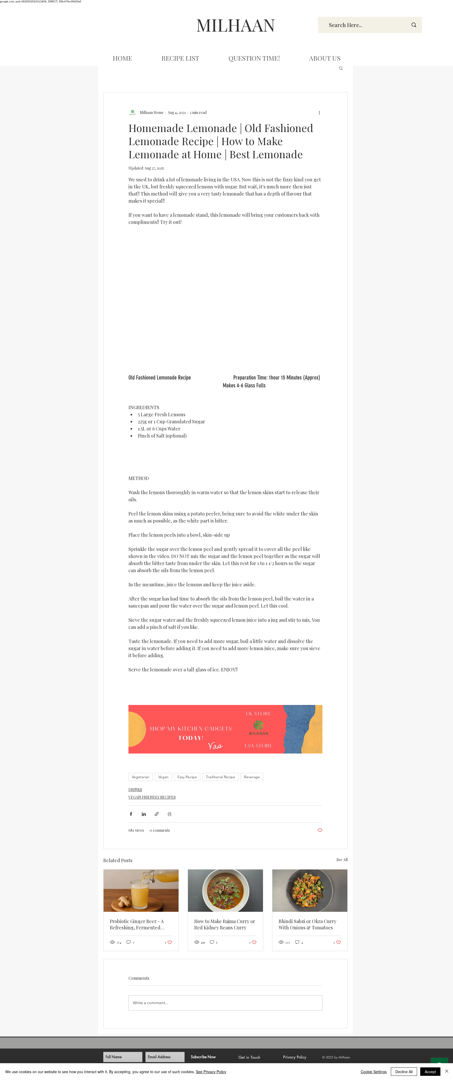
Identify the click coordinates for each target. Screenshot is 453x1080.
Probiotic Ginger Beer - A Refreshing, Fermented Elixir (137, 924)
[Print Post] (169, 814)
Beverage (252, 777)
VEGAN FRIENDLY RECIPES (152, 797)
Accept (430, 1071)
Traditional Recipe (220, 777)
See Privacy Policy (211, 1071)
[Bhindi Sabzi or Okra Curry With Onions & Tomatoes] (309, 891)
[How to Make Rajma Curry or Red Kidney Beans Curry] (225, 891)
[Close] (447, 1071)
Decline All (404, 1071)
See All (342, 859)
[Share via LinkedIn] (143, 814)
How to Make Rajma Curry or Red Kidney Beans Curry (224, 924)
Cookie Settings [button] (374, 1071)
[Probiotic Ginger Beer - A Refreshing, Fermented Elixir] (141, 891)
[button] (340, 68)
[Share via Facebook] (130, 814)
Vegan (163, 777)
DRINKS (135, 789)
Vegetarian (140, 777)
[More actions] (319, 112)
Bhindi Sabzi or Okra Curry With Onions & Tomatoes (307, 924)
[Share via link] (156, 814)
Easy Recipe (187, 777)
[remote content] (225, 238)
